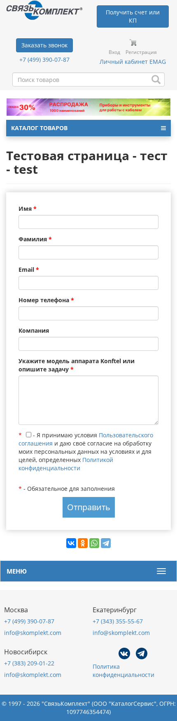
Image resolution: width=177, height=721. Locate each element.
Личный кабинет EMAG (133, 61)
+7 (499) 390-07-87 (44, 59)
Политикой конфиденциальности (66, 464)
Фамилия (35, 239)
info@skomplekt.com (32, 633)
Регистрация (141, 52)
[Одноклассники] (83, 543)
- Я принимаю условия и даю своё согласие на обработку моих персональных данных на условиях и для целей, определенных (86, 451)
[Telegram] (106, 543)
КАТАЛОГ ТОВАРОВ (39, 128)
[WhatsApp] (94, 543)
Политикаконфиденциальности (123, 671)
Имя (28, 208)
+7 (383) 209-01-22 (29, 663)
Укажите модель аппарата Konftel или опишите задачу (77, 365)
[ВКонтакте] (71, 543)
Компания (34, 330)
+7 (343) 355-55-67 (118, 621)
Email (29, 269)
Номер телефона (46, 300)
